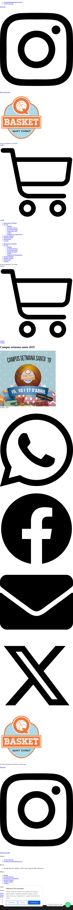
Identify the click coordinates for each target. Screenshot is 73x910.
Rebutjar (23, 902)
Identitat (9, 226)
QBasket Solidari (8, 237)
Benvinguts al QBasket (10, 223)
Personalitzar (11, 902)
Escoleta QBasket (9, 236)
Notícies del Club (12, 231)
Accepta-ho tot (34, 902)
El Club (6, 224)
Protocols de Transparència (14, 234)
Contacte (6, 240)
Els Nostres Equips (12, 229)
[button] (36, 450)
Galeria (9, 232)
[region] (23, 896)
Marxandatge (7, 239)
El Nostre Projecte (12, 228)
